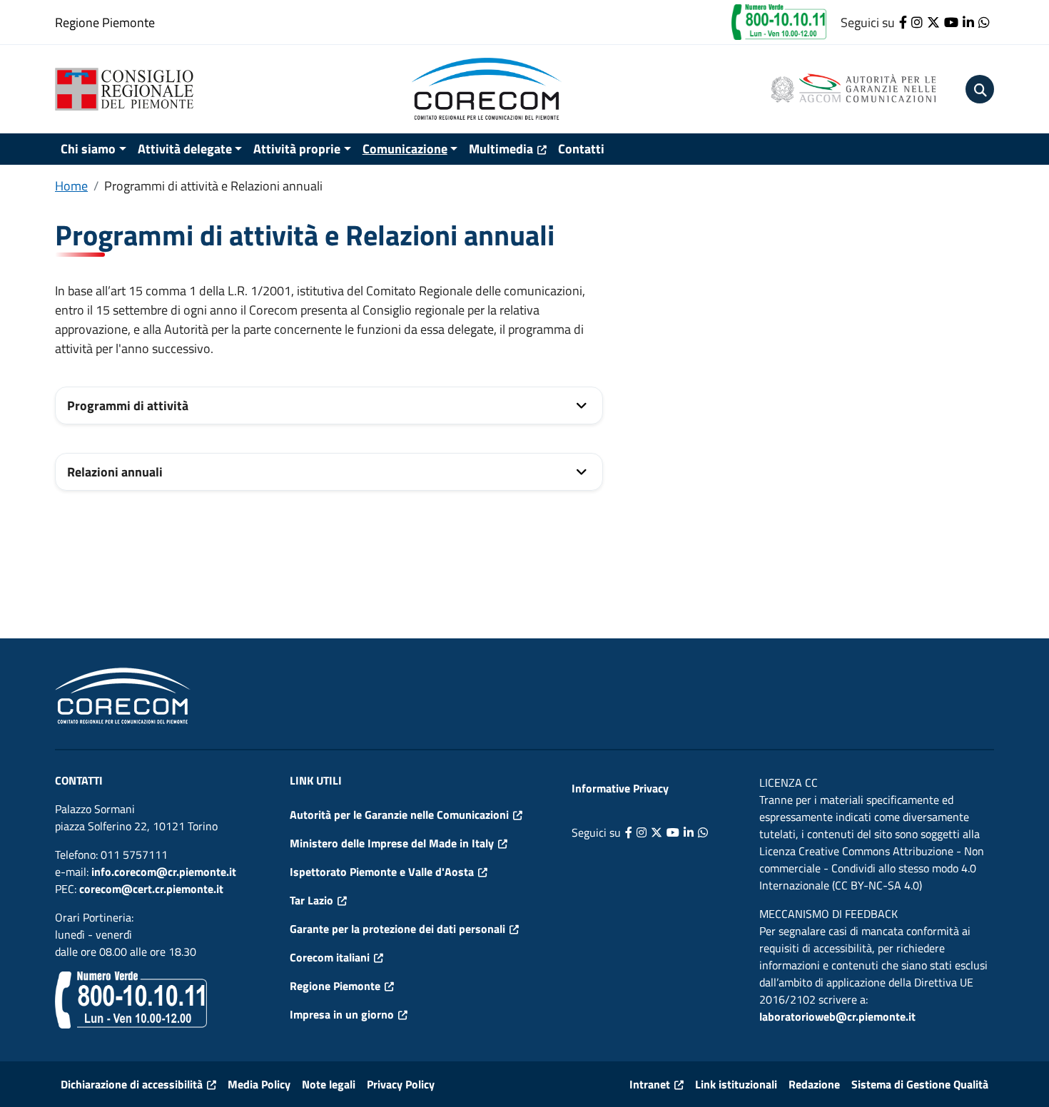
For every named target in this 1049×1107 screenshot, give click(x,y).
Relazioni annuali (115, 471)
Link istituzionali (736, 1084)
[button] (980, 89)
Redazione (814, 1084)
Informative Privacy (620, 788)
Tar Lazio (311, 900)
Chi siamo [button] (88, 148)
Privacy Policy (401, 1084)
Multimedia (501, 148)
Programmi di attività (127, 405)
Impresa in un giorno (342, 1014)
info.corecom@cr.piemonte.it (163, 871)
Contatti (581, 148)
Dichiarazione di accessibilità (132, 1084)
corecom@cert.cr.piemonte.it (151, 888)
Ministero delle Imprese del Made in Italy (392, 843)
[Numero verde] (778, 21)
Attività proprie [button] (296, 148)
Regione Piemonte (105, 22)
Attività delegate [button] (185, 148)
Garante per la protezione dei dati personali (397, 928)
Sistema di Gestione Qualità (919, 1084)
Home (71, 185)
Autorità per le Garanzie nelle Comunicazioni (399, 814)
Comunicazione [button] (405, 148)
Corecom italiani (330, 957)
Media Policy (259, 1084)
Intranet (649, 1084)
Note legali (328, 1084)
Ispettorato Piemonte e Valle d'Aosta (382, 871)
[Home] (130, 89)
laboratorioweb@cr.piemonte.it (837, 1016)
